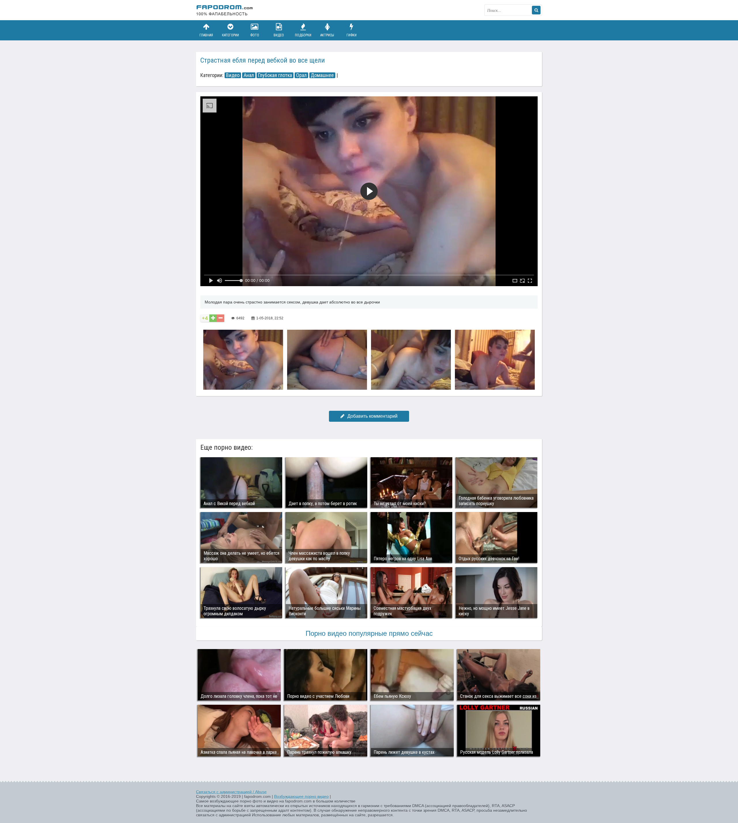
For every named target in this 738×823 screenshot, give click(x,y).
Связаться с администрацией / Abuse (231, 792)
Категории (230, 35)
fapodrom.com (225, 10)
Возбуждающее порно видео (301, 796)
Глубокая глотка (275, 75)
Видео (279, 35)
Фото (254, 35)
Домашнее (322, 75)
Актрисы (327, 35)
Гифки (352, 35)
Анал (249, 75)
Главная (206, 35)
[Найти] (536, 10)
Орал (301, 75)
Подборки (303, 35)
